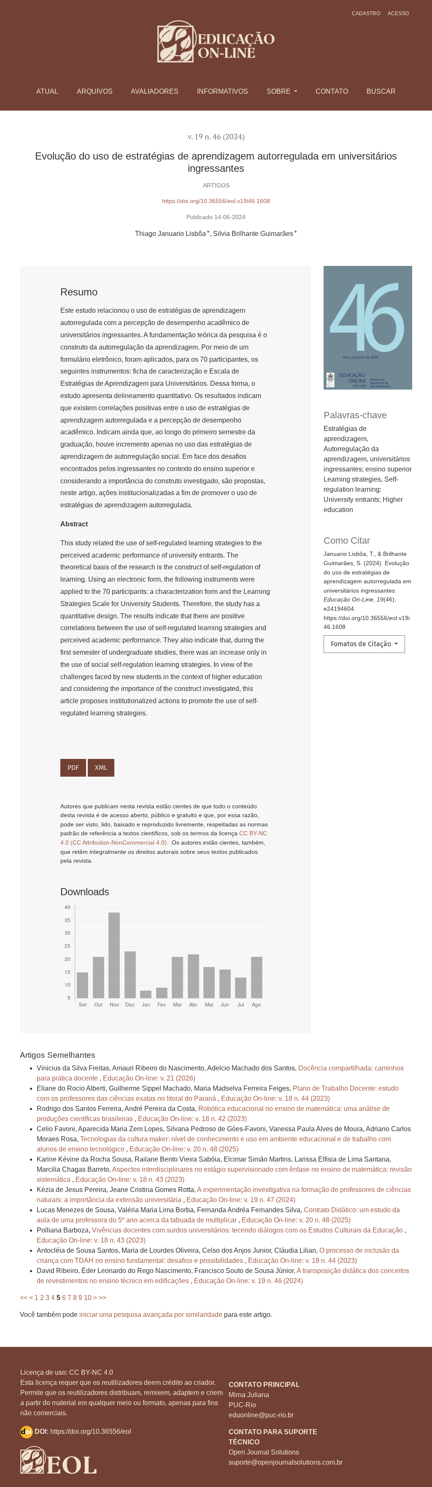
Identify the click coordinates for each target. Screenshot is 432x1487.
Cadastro (366, 13)
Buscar (381, 91)
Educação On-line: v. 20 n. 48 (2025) (184, 1149)
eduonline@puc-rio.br (261, 1415)
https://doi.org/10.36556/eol (90, 1431)
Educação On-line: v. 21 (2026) (149, 1078)
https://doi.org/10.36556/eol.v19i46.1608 (216, 201)
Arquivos (95, 91)
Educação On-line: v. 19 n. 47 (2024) (240, 1199)
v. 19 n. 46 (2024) (216, 136)
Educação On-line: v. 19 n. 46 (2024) (248, 1280)
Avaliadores (154, 91)
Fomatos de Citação (362, 644)
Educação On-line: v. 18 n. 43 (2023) (130, 1179)
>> (102, 1297)
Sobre (279, 91)
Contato (332, 91)
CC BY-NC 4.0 (91, 1372)
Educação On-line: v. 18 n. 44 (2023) (275, 1098)
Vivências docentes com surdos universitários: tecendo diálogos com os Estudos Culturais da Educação (248, 1230)
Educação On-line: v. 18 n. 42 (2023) (192, 1118)
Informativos (222, 91)
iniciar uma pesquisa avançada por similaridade (150, 1314)
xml (101, 768)
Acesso (398, 13)
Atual (47, 91)
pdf (73, 768)
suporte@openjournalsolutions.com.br (286, 1462)
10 (88, 1297)
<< (23, 1297)
